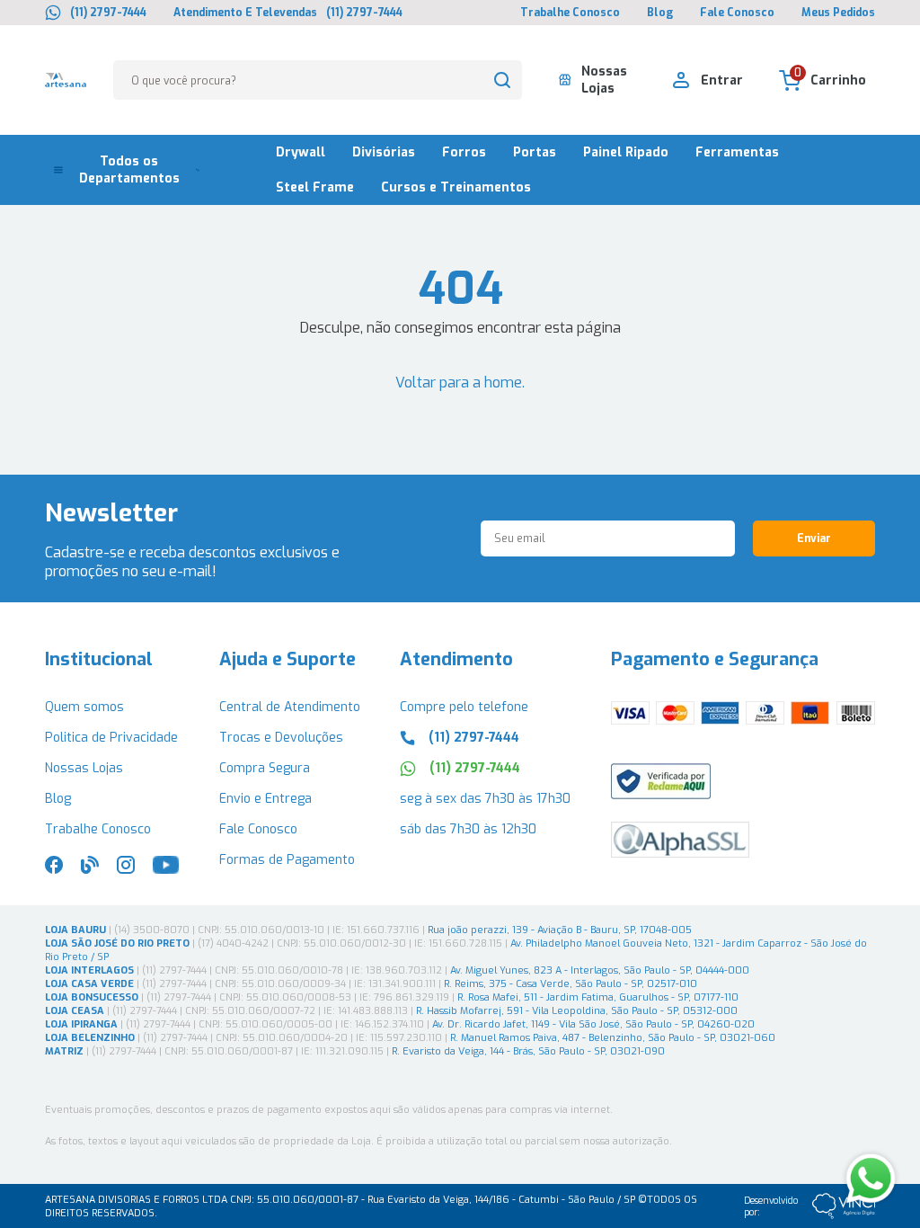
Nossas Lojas (84, 768)
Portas (534, 152)
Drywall (300, 152)
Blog (660, 12)
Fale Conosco (737, 12)
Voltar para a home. (460, 382)
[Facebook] (54, 869)
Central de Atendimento (289, 707)
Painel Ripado (625, 152)
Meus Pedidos (838, 12)
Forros (464, 152)
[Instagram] (126, 869)
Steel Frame (315, 187)
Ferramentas (737, 152)
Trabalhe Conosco (570, 12)
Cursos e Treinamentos (456, 187)
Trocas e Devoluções (281, 737)
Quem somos (84, 707)
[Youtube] (166, 869)
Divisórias (383, 152)
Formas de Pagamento (287, 859)
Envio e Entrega (265, 798)
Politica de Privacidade (111, 737)
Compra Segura (264, 768)
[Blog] (90, 869)
